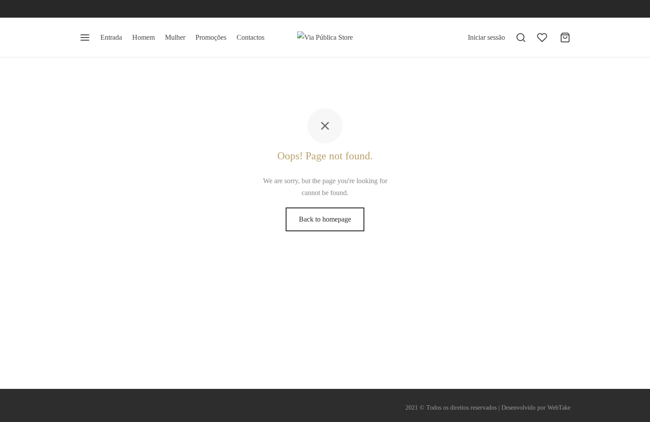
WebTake (558, 407)
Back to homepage (325, 219)
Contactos (250, 37)
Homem (143, 37)
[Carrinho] (565, 37)
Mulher (175, 37)
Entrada (111, 37)
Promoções (210, 37)
